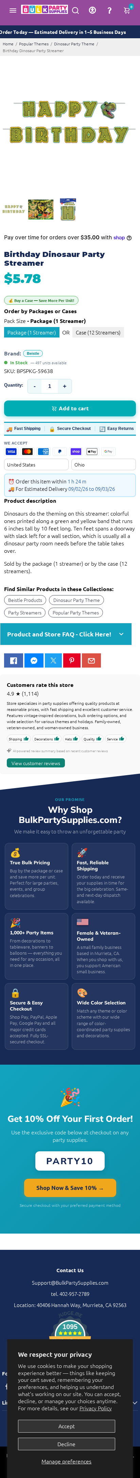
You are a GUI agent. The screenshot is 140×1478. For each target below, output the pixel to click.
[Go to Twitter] (53, 660)
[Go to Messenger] (33, 660)
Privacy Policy (96, 1408)
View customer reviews (36, 763)
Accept (66, 1426)
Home (8, 43)
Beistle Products (25, 599)
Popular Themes (34, 43)
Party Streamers (24, 612)
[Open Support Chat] (109, 10)
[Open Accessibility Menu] (92, 10)
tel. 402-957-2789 (70, 1293)
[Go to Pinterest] (71, 660)
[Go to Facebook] (13, 660)
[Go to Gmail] (91, 660)
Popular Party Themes (76, 612)
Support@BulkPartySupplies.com (70, 1282)
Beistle (33, 353)
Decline (66, 1444)
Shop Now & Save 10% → (70, 1187)
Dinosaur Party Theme (74, 43)
